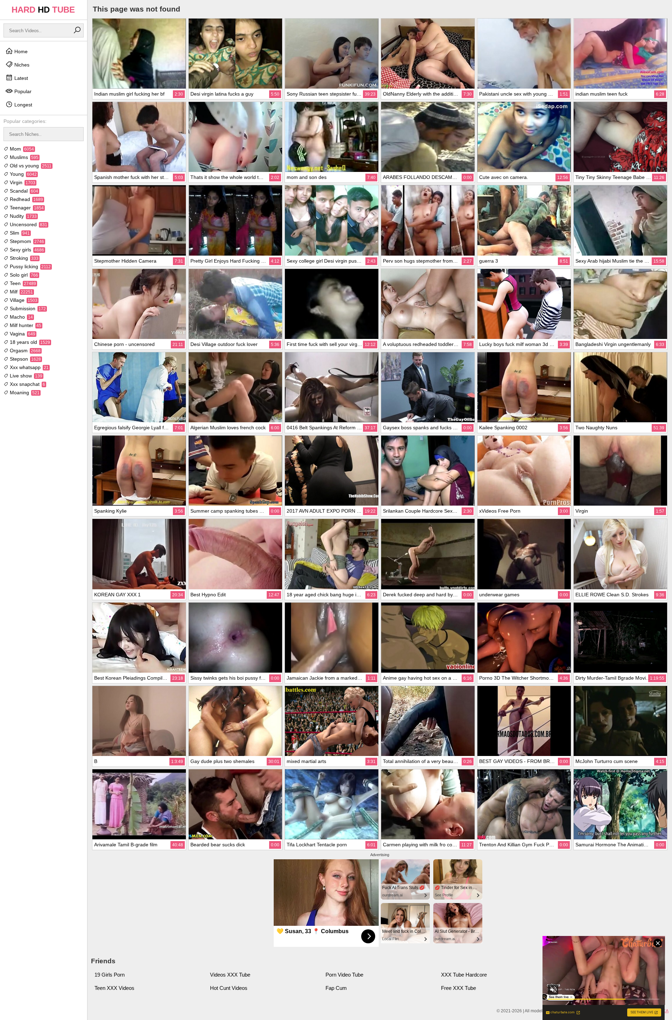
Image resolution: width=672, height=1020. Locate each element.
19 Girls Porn (109, 975)
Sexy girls (26, 249)
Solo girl (23, 275)
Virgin (21, 182)
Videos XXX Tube (230, 975)
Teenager (26, 207)
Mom (21, 149)
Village (22, 300)
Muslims (23, 157)
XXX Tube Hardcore (464, 975)
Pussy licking (29, 266)
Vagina (21, 333)
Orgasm (24, 350)
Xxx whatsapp (28, 367)
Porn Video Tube (344, 975)
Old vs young (29, 165)
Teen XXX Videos (114, 988)
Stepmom (26, 241)
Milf (20, 291)
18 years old (29, 342)
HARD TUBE (43, 9)
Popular (22, 91)
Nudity (22, 216)
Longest (22, 104)
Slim (19, 233)
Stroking (23, 258)
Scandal (23, 191)
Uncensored (27, 224)
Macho (20, 317)
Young (22, 174)
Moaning (24, 392)
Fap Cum (336, 988)
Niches (21, 65)
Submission (27, 308)
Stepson (24, 359)
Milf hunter (24, 325)
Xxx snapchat (26, 384)
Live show (25, 376)
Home (20, 51)
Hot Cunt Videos (228, 988)
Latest (20, 78)
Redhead (25, 199)
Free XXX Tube (458, 988)
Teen (22, 283)
